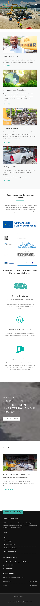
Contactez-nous (11, 418)
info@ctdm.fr (9, 568)
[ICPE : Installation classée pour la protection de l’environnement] (20, 462)
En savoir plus (8, 489)
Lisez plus (6, 66)
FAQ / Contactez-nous (10, 551)
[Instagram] (17, 511)
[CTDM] (6, 4)
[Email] (20, 511)
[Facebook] (14, 511)
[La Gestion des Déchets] (20, 116)
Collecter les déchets (20, 296)
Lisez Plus (6, 104)
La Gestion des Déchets (10, 548)
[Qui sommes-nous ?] (20, 44)
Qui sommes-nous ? (9, 544)
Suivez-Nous (8, 511)
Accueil (6, 537)
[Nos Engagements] (20, 78)
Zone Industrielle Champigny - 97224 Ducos (17, 562)
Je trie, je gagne (8, 541)
